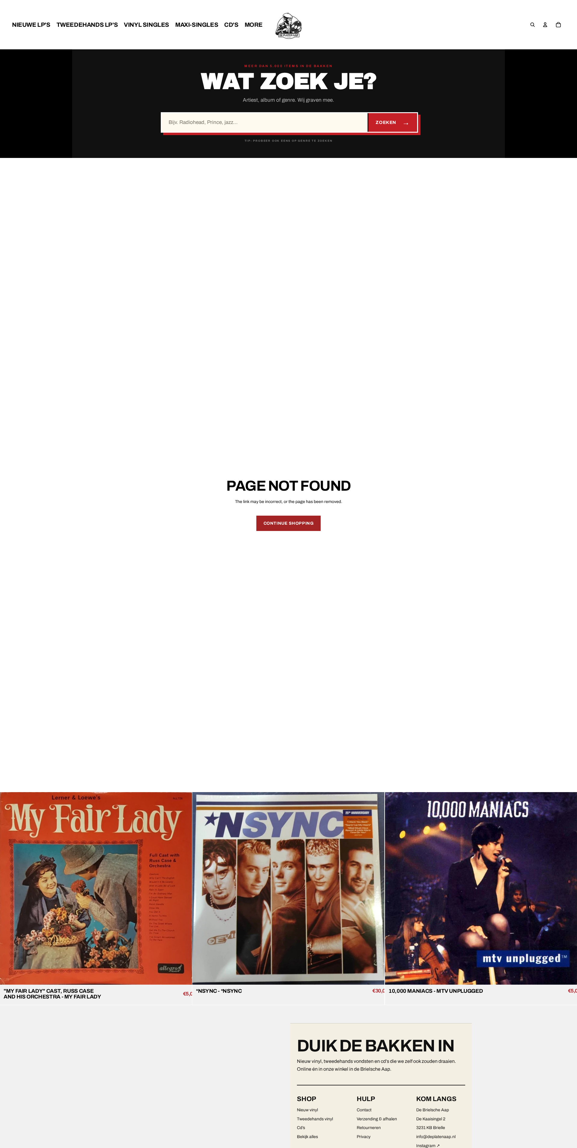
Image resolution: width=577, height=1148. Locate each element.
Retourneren (369, 1127)
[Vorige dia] (9, 888)
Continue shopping (289, 523)
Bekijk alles (307, 1136)
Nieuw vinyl (307, 1110)
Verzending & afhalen (377, 1119)
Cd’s (301, 1127)
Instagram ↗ (428, 1145)
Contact (364, 1110)
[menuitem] (31, 24)
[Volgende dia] (183, 888)
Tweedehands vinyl (315, 1119)
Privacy (364, 1136)
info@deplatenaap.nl (436, 1136)
